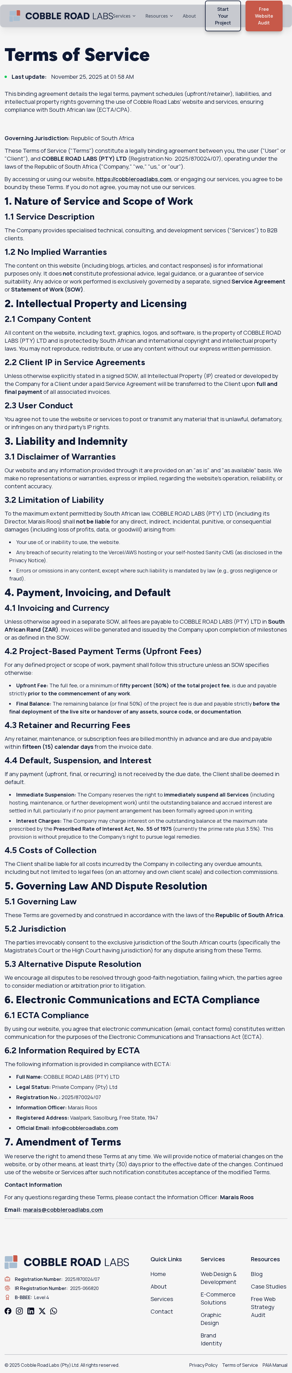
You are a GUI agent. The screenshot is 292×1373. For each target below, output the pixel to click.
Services (122, 16)
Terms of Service (240, 1365)
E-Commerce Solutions (218, 1298)
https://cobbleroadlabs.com (133, 179)
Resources (156, 16)
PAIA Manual (275, 1365)
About (189, 16)
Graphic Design (211, 1319)
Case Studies (268, 1286)
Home (158, 1274)
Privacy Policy (203, 1365)
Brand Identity (211, 1339)
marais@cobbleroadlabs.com (63, 1209)
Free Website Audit (264, 16)
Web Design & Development (219, 1278)
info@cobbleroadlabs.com (85, 1127)
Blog (257, 1274)
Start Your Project (223, 16)
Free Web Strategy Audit (263, 1307)
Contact (162, 1311)
